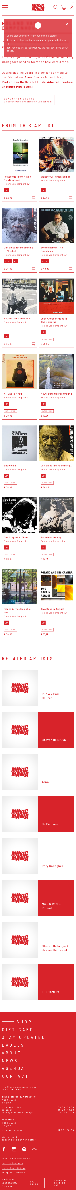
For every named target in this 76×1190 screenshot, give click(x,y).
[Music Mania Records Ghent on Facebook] (4, 1149)
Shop (25, 1021)
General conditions (13, 1168)
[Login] (71, 7)
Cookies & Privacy (12, 1163)
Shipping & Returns (13, 1172)
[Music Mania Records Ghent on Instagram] (14, 1149)
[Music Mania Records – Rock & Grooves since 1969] (38, 7)
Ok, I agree (34, 1182)
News (10, 1060)
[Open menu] (5, 7)
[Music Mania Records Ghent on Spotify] (24, 1149)
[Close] (67, 23)
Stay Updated (24, 1037)
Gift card (18, 1029)
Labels (13, 1045)
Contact (15, 1076)
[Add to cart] (33, 198)
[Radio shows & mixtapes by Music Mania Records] (34, 1149)
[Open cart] (63, 7)
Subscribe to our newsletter (19, 1140)
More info (7, 1186)
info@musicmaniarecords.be (19, 1087)
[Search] (55, 7)
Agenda (13, 1068)
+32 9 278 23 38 (11, 1089)
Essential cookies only (61, 1182)
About (12, 1052)
